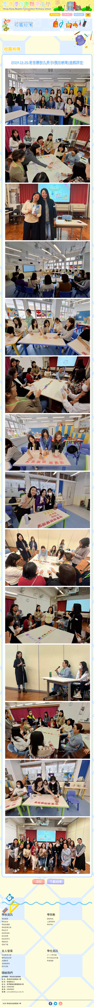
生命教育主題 (6, 955)
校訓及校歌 (6, 933)
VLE (68, 14)
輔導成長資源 (6, 958)
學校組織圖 (6, 924)
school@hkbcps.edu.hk (15, 992)
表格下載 (5, 944)
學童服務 (50, 961)
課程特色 (50, 919)
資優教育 (5, 961)
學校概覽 (5, 919)
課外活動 (5, 966)
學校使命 (5, 922)
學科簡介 (50, 924)
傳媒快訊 (5, 942)
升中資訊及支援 (52, 958)
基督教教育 (6, 963)
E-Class (56, 14)
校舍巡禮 (5, 936)
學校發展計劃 (6, 927)
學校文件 (5, 930)
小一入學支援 (52, 955)
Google (80, 14)
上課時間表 (51, 922)
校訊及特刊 (6, 939)
